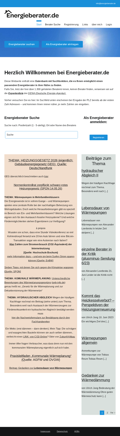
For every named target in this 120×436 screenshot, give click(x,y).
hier (46, 176)
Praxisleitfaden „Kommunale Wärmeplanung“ (40, 356)
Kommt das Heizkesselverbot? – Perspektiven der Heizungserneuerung (98, 303)
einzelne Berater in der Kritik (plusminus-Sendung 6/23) (98, 256)
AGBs (77, 431)
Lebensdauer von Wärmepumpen (95, 210)
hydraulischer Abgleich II (92, 172)
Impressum (45, 431)
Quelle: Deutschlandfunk (48, 166)
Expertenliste (15, 93)
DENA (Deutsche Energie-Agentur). (47, 93)
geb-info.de (58, 282)
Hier (12, 244)
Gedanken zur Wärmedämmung (96, 377)
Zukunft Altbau (67, 336)
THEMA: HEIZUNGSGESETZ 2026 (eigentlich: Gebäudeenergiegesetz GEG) (40, 162)
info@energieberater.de (106, 3)
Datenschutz (62, 431)
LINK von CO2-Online (35, 336)
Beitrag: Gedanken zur (40, 368)
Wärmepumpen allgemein (94, 340)
